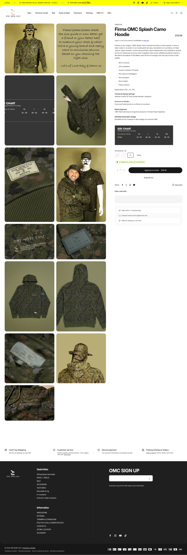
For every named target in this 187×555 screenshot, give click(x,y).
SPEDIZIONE (42, 513)
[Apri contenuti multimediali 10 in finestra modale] (81, 296)
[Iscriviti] (149, 479)
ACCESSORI (42, 484)
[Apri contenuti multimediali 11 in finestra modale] (29, 358)
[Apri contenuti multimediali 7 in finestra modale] (29, 241)
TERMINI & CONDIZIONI (46, 519)
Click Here (67, 454)
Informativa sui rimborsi (11, 551)
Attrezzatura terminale (46, 474)
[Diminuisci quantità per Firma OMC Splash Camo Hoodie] (117, 170)
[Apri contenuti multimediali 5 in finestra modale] (29, 184)
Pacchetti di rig (43, 491)
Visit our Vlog (150, 453)
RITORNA (40, 516)
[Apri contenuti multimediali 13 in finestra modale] (29, 403)
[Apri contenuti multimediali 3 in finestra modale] (29, 110)
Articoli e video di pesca (46, 498)
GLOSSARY (41, 533)
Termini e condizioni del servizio (40, 551)
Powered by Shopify (28, 548)
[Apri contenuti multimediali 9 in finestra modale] (29, 296)
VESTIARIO (41, 488)
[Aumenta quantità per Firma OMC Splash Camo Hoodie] (124, 170)
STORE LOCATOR (44, 529)
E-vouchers (41, 495)
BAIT (39, 481)
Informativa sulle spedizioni (57, 551)
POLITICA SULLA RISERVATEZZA (50, 523)
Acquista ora (148, 178)
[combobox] (156, 2)
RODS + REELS (43, 478)
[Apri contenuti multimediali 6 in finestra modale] (81, 184)
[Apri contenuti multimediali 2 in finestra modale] (81, 48)
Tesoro (139, 155)
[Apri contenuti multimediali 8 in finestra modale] (81, 241)
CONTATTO (41, 526)
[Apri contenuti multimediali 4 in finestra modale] (81, 110)
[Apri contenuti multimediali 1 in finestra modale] (29, 48)
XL (130, 155)
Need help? (178, 185)
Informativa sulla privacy (24, 551)
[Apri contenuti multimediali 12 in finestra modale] (81, 358)
